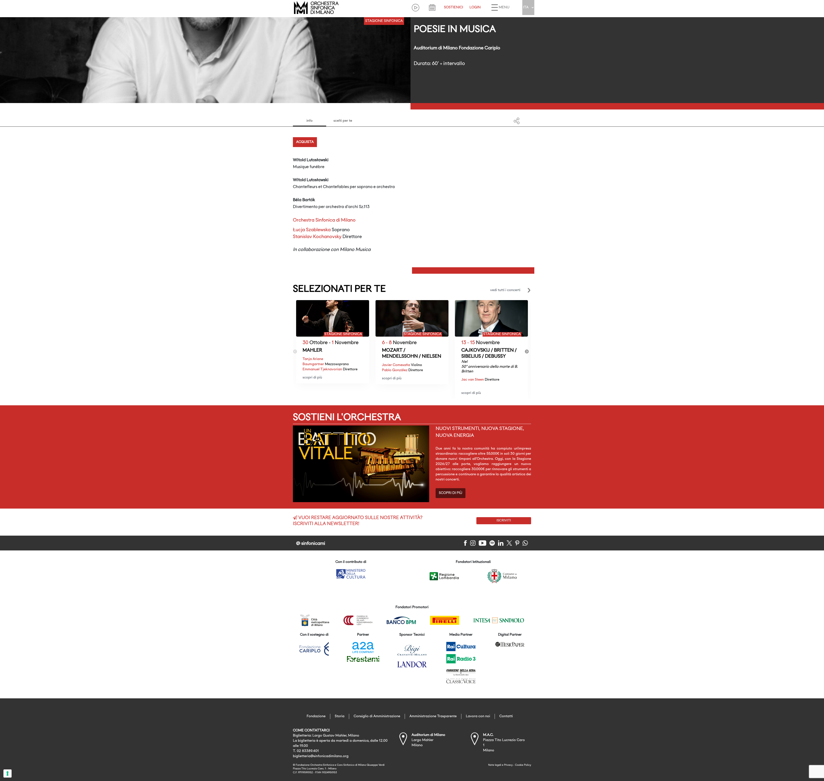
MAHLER (312, 350)
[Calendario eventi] (432, 7)
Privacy (508, 765)
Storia (339, 716)
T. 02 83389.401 (306, 751)
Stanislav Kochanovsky (317, 237)
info (309, 121)
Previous (295, 351)
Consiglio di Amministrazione (377, 716)
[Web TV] (415, 7)
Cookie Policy (523, 765)
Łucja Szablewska (312, 230)
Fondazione (316, 716)
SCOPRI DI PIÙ (450, 493)
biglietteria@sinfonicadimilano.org (320, 756)
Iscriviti (504, 520)
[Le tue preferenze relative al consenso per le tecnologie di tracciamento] (7, 773)
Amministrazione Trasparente (433, 716)
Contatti (506, 716)
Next (527, 351)
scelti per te (342, 121)
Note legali (494, 765)
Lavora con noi (478, 716)
